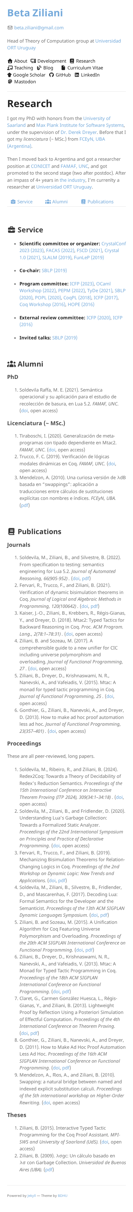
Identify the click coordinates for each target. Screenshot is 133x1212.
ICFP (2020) (98, 317)
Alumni (59, 201)
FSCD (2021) (89, 250)
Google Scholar (28, 75)
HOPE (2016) (81, 304)
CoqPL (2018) (77, 297)
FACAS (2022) (60, 250)
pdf (24, 505)
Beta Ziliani (35, 12)
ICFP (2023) (82, 283)
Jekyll (32, 1195)
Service (24, 201)
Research (85, 61)
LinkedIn (90, 75)
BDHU (62, 1195)
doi (24, 410)
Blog (47, 67)
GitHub (62, 75)
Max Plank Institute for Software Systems (80, 125)
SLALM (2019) (56, 257)
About (20, 61)
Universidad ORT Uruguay (64, 187)
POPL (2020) (48, 297)
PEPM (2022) (71, 290)
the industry (72, 180)
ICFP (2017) (106, 297)
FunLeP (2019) (89, 257)
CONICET (40, 166)
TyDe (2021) (99, 290)
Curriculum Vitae (84, 67)
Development (51, 61)
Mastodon (24, 81)
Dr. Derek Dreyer (79, 132)
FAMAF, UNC (74, 166)
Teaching (23, 67)
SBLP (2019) (54, 270)
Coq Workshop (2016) (42, 304)
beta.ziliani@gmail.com (39, 27)
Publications (100, 201)
